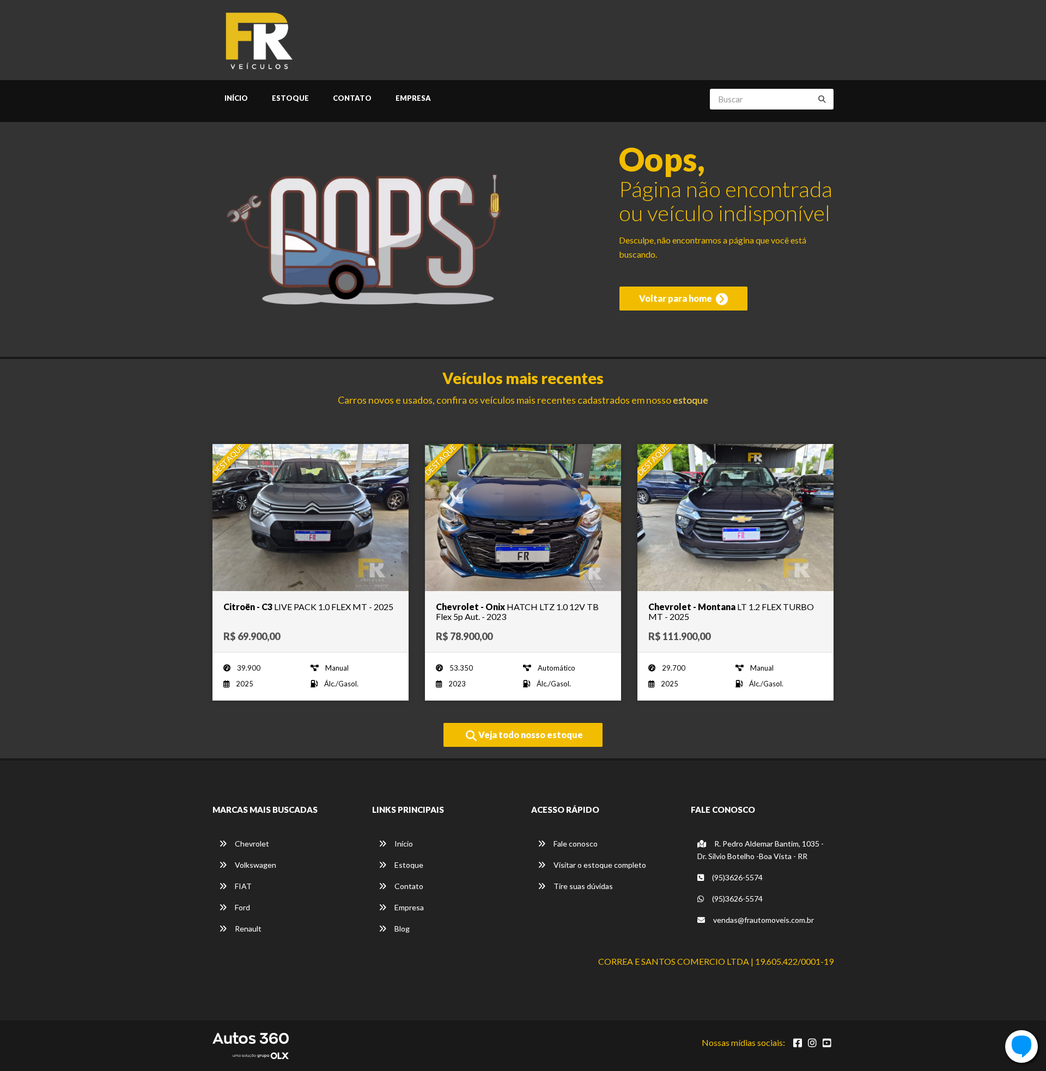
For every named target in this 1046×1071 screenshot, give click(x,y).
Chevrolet (251, 843)
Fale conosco (575, 843)
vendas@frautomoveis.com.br (762, 919)
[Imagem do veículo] (310, 517)
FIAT (242, 886)
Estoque (290, 98)
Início (236, 98)
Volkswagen (254, 864)
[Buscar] (822, 99)
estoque (690, 400)
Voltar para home (676, 298)
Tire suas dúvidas (582, 886)
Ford (241, 907)
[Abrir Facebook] (797, 1043)
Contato (352, 98)
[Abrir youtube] (827, 1043)
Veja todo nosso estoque (530, 734)
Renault (247, 928)
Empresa (413, 98)
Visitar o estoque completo (599, 864)
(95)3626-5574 (736, 877)
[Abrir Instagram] (812, 1043)
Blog (401, 928)
